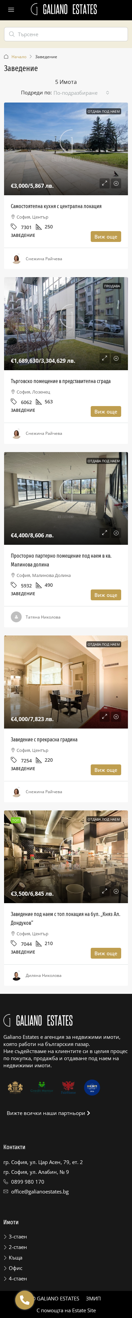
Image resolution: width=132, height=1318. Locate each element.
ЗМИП (93, 1298)
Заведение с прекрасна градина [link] (44, 739)
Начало (19, 57)
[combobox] (81, 93)
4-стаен (18, 1278)
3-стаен (18, 1236)
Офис (15, 1268)
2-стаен (18, 1247)
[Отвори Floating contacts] (24, 1300)
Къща (15, 1257)
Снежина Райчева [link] (44, 259)
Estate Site (84, 1310)
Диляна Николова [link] (44, 975)
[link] (66, 149)
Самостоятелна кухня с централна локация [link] (56, 206)
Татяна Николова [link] (43, 617)
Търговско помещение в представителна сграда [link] (61, 381)
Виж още (105, 236)
